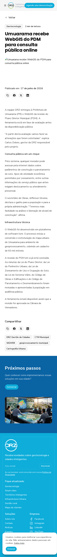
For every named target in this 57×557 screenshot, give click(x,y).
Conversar (12, 386)
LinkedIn (39, 527)
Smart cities (10, 490)
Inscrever (45, 466)
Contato (9, 523)
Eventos (9, 531)
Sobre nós (10, 519)
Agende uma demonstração (39, 5)
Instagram (39, 523)
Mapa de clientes (13, 507)
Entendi (11, 548)
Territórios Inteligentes (16, 494)
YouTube (39, 531)
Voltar (12, 17)
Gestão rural (11, 503)
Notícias (9, 527)
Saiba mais (19, 543)
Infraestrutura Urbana (15, 499)
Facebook (39, 519)
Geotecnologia (12, 486)
